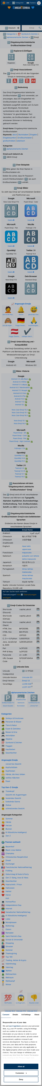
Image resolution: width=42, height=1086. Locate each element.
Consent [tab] (6, 1015)
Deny (21, 1079)
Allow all (21, 1066)
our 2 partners (15, 1026)
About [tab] (36, 1015)
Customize (20, 1073)
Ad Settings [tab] (26, 1015)
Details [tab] (15, 1015)
